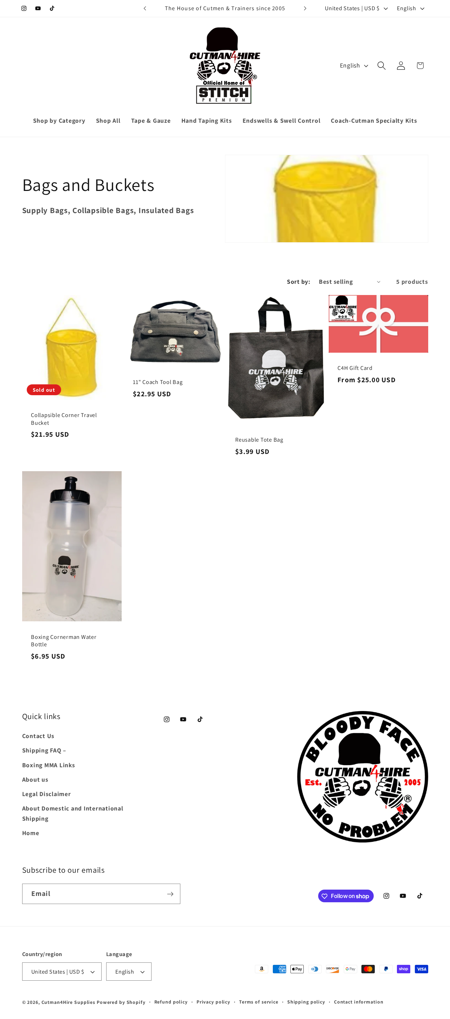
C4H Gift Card (355, 368)
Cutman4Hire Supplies (68, 1002)
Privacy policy (213, 1002)
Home (30, 833)
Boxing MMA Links (48, 765)
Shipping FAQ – (44, 750)
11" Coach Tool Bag (158, 382)
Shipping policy (306, 1002)
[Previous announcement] (145, 8)
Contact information (359, 1002)
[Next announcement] (305, 8)
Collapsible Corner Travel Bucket (64, 419)
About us (35, 779)
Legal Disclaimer (46, 794)
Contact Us (38, 736)
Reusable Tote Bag (259, 440)
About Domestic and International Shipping (72, 814)
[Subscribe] (170, 894)
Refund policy (171, 1002)
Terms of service (258, 1002)
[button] (381, 65)
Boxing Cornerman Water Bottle (64, 640)
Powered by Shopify (121, 1002)
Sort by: (298, 281)
